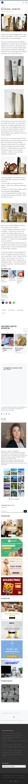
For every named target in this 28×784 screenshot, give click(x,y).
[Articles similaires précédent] (21, 330)
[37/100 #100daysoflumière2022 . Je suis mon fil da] (7, 472)
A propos (4, 742)
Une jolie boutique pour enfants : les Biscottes (12, 735)
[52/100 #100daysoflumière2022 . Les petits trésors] (7, 493)
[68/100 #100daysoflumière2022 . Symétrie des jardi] (14, 486)
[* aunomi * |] (2, 2)
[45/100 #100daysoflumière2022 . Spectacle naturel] (7, 479)
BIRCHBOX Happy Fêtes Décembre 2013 (20, 281)
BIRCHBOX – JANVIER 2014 (12, 279)
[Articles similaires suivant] (25, 330)
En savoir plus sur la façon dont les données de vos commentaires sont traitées (14, 408)
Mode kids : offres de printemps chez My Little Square (14, 740)
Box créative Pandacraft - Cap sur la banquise (12, 744)
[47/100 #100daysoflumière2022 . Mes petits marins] (14, 479)
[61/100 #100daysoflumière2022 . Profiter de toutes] (14, 472)
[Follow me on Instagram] (4, 414)
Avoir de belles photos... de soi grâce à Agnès (12, 752)
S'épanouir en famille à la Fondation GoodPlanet (12, 750)
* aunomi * (10, 775)
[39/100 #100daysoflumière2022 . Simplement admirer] (7, 486)
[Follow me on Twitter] (9, 414)
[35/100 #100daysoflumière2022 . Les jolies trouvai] (21, 486)
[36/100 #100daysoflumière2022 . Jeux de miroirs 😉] (14, 493)
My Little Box (15, 191)
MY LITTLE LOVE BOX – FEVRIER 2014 (4, 295)
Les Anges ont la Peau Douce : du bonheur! (11, 733)
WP (9, 777)
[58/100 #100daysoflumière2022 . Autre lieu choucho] (21, 493)
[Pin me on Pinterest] (6, 414)
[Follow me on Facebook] (1, 414)
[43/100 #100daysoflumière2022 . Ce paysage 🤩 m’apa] (21, 472)
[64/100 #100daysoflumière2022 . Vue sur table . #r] (21, 479)
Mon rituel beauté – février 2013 (4, 280)
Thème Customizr (22, 777)
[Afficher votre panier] (23, 2)
